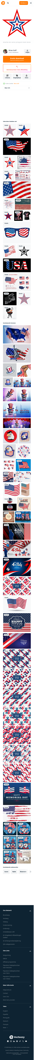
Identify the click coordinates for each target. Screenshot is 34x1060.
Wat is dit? (16, 83)
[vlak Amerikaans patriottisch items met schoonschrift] (10, 562)
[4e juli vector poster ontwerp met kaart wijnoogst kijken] (10, 628)
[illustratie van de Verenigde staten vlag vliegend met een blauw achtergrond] (10, 575)
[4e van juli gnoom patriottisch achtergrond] (10, 953)
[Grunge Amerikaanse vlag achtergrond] (10, 189)
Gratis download (17, 59)
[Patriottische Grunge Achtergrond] (11, 242)
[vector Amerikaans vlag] (16, 600)
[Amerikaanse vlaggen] (10, 289)
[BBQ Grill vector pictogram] (10, 379)
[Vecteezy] (3, 3)
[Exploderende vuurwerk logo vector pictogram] (8, 231)
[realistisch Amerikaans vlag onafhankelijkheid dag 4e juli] (16, 401)
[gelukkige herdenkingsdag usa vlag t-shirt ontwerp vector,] (11, 254)
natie (14, 1038)
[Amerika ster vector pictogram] (10, 129)
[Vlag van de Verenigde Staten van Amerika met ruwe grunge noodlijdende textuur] (16, 216)
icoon (6, 1038)
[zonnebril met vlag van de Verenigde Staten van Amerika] (16, 271)
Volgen (27, 52)
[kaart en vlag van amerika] (16, 335)
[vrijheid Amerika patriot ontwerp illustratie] (10, 614)
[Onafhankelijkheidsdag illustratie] (16, 747)
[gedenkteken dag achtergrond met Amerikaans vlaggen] (11, 587)
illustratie (23, 1038)
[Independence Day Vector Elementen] (11, 202)
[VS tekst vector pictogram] (16, 318)
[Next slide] (27, 1038)
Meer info (7, 86)
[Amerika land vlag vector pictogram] (16, 159)
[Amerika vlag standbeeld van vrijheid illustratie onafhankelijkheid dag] (16, 420)
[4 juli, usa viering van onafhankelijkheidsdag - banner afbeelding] (10, 1023)
